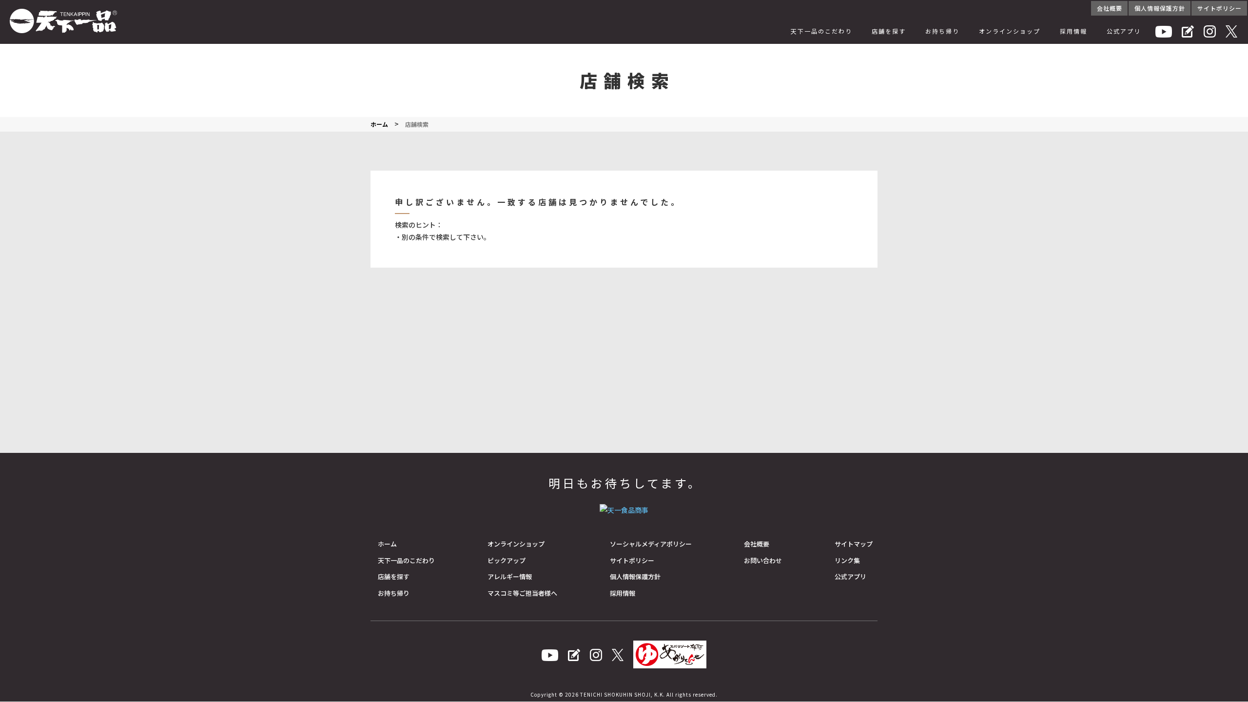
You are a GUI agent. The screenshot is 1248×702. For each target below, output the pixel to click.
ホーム (387, 543)
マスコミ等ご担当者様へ (522, 593)
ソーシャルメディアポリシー (651, 543)
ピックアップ (507, 560)
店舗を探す (889, 31)
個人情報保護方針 (1159, 8)
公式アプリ (1124, 31)
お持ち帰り (942, 31)
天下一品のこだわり (821, 31)
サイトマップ (854, 543)
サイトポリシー (1219, 8)
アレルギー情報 (510, 576)
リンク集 (847, 560)
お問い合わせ (763, 560)
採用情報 (1073, 31)
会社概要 (1109, 8)
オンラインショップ (1009, 31)
